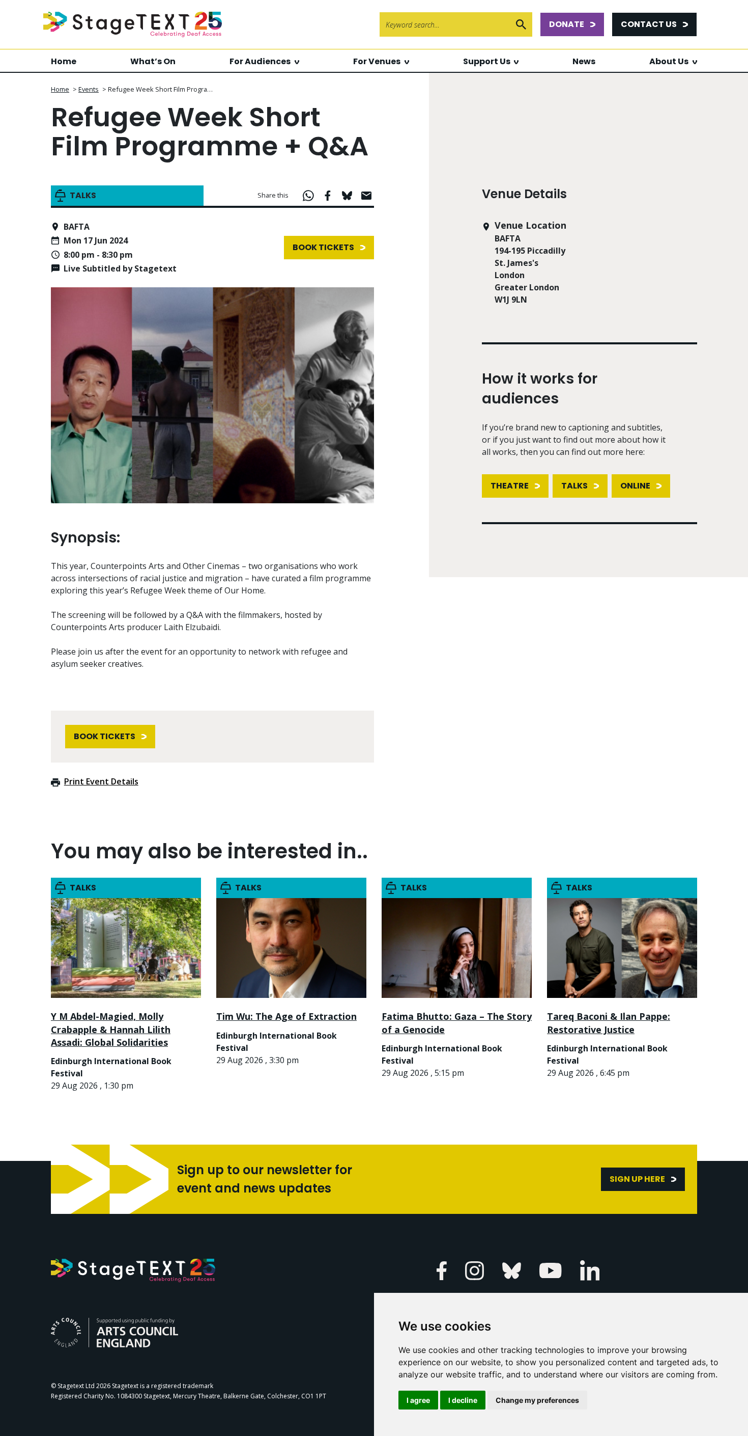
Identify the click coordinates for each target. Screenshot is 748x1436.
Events (88, 89)
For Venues (376, 61)
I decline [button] (462, 1400)
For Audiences (260, 61)
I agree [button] (418, 1400)
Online (635, 486)
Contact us (649, 24)
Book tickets (323, 247)
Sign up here (637, 1179)
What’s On (153, 61)
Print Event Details (101, 781)
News (583, 61)
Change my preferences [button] (537, 1400)
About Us (668, 61)
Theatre (510, 486)
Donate (566, 24)
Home (63, 61)
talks (574, 486)
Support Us (486, 61)
